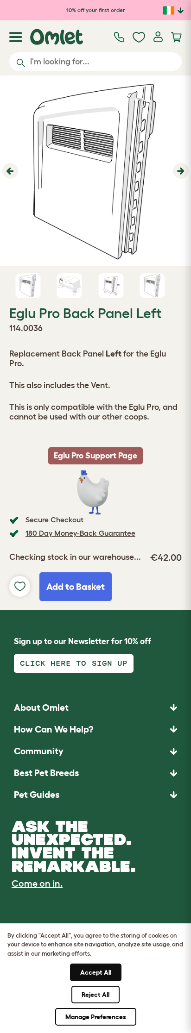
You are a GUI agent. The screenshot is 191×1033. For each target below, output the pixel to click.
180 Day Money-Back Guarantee (80, 533)
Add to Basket (75, 587)
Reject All (95, 994)
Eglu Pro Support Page (95, 455)
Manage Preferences (95, 1016)
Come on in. (37, 883)
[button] (9, 170)
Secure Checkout (54, 519)
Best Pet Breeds (46, 773)
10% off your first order (95, 10)
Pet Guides (36, 794)
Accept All (95, 972)
